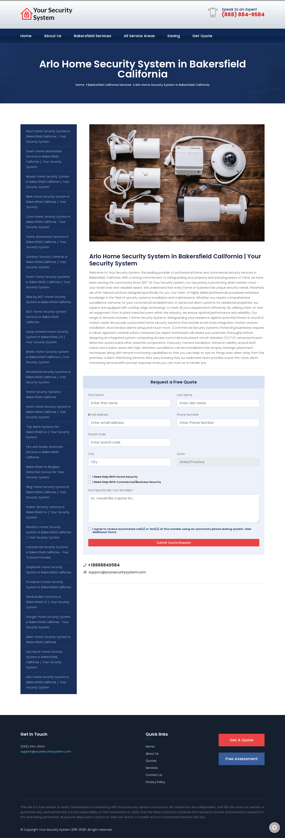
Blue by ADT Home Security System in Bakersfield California (48, 299)
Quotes (151, 761)
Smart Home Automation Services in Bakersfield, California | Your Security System (44, 159)
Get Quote (202, 35)
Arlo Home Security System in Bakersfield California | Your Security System (47, 682)
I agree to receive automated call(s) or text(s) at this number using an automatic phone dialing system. (171, 530)
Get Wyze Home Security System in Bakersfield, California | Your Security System (44, 659)
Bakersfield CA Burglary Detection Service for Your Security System (45, 472)
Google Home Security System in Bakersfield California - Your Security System (48, 622)
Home (26, 35)
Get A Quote (241, 740)
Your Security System (54, 830)
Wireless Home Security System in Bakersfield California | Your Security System (48, 532)
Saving (173, 35)
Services (152, 768)
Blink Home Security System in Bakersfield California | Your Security (47, 201)
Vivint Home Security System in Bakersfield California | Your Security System (48, 411)
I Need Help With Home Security (115, 476)
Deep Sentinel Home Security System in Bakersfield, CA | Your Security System (47, 336)
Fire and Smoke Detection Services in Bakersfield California (44, 451)
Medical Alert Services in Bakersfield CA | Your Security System (47, 601)
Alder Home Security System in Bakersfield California (48, 639)
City (91, 454)
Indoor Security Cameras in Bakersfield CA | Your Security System (47, 512)
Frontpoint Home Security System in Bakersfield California (48, 584)
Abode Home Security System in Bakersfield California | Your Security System (47, 181)
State (181, 454)
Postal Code (97, 434)
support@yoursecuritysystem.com (117, 572)
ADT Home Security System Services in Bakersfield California (46, 316)
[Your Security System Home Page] (46, 14)
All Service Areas (139, 35)
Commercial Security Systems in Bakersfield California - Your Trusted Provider (47, 552)
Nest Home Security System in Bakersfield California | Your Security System (48, 136)
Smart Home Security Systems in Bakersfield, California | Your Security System (48, 281)
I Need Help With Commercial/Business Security (126, 482)
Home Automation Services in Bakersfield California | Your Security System (47, 241)
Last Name (184, 395)
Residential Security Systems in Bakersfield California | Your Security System (48, 376)
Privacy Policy (155, 782)
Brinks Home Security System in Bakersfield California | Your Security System (47, 356)
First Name (96, 395)
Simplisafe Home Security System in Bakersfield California (48, 569)
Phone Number (188, 415)
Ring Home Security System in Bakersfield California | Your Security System (47, 492)
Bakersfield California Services (109, 85)
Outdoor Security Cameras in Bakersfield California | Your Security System (46, 261)
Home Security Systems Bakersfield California (43, 394)
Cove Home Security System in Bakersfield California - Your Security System (48, 221)
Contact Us (154, 775)
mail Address (98, 415)
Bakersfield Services (92, 35)
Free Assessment (242, 758)
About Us (52, 35)
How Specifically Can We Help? (110, 490)
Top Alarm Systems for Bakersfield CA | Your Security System (47, 431)
